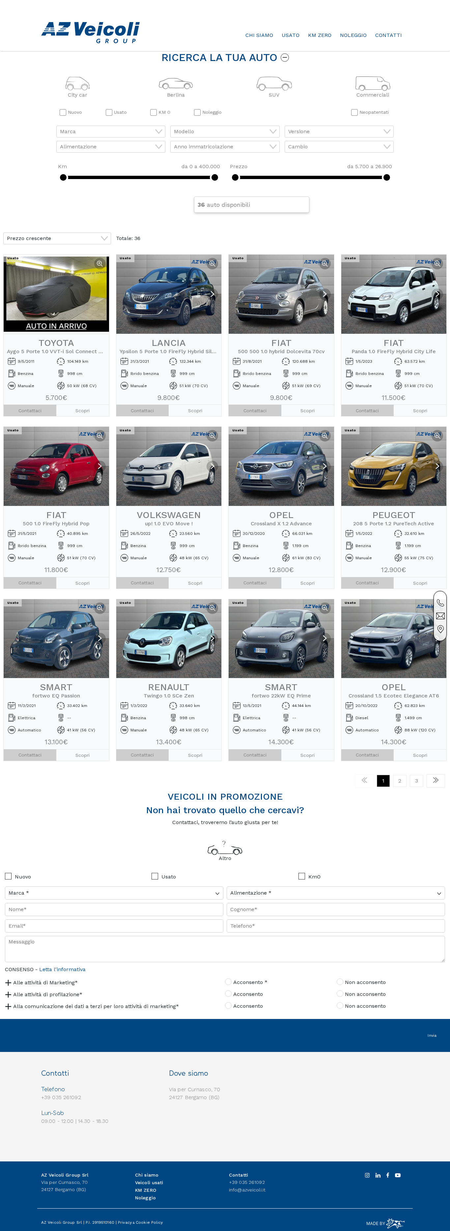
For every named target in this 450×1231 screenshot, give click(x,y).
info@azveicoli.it (247, 1189)
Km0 (314, 877)
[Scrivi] (440, 616)
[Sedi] (440, 629)
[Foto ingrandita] (100, 263)
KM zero (319, 35)
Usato (290, 35)
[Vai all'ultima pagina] (436, 781)
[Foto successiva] (212, 294)
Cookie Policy (149, 1222)
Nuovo (23, 877)
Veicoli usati (149, 1182)
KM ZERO (145, 1190)
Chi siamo (259, 35)
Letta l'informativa (62, 969)
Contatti (388, 35)
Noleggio (353, 35)
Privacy (125, 1222)
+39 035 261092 (247, 1182)
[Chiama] (440, 602)
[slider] (63, 177)
